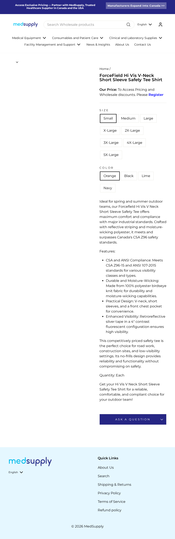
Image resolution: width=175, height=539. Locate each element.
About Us (122, 44)
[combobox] (89, 25)
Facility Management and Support (49, 44)
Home (104, 69)
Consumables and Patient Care (75, 38)
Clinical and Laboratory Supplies (133, 38)
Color (106, 167)
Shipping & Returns (114, 485)
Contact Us (142, 44)
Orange (110, 176)
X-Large (110, 130)
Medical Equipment (26, 38)
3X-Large (111, 143)
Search (103, 476)
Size (104, 110)
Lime (146, 176)
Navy (108, 188)
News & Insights (98, 44)
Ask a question (133, 419)
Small (108, 118)
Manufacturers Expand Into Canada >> (136, 5)
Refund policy (109, 510)
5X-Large (111, 155)
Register (156, 95)
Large (148, 118)
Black (129, 176)
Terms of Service (111, 502)
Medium (128, 118)
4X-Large (134, 143)
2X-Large (132, 130)
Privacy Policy (109, 493)
